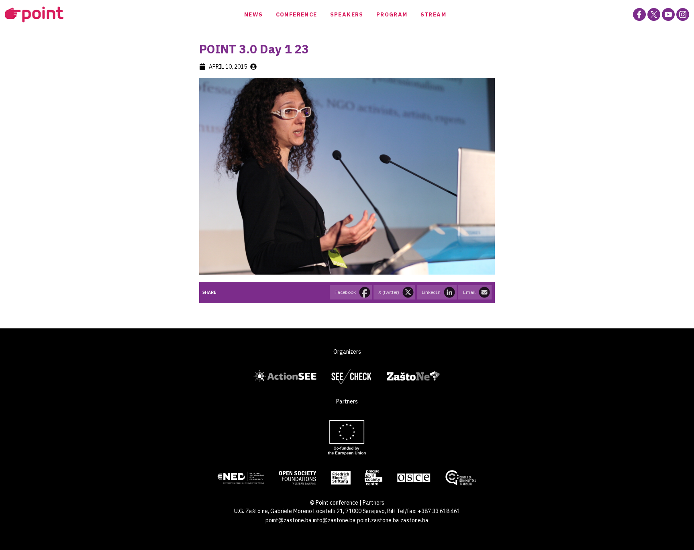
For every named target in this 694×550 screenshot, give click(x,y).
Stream (433, 14)
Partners (373, 502)
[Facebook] (639, 14)
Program (392, 14)
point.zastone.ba (378, 520)
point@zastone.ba (288, 520)
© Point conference (334, 502)
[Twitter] (653, 14)
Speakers (346, 14)
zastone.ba (414, 520)
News (253, 14)
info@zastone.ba (334, 520)
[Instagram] (682, 14)
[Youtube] (668, 14)
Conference (296, 14)
